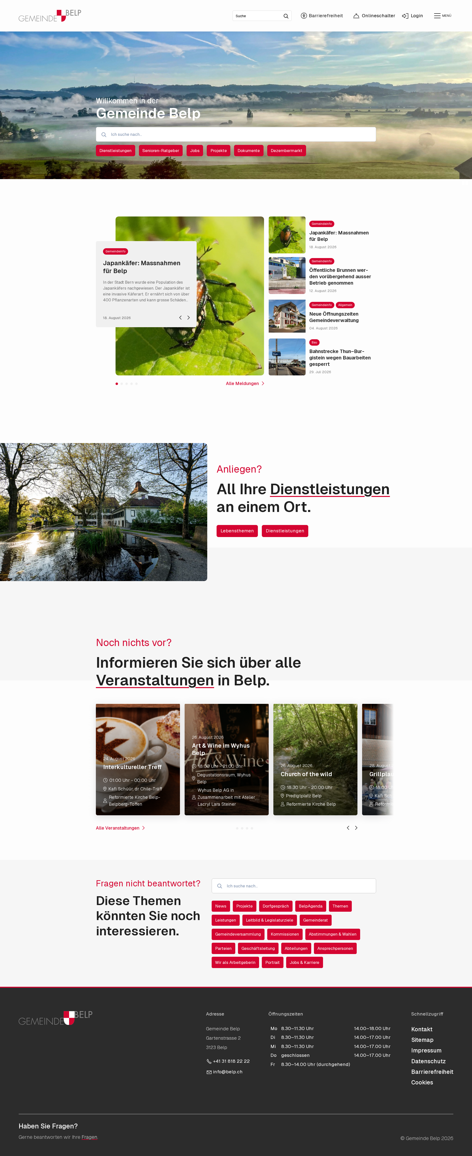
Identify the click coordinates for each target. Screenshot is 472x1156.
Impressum (426, 1050)
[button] (442, 16)
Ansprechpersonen (335, 948)
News (220, 906)
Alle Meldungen (242, 383)
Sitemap (422, 1040)
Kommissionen (285, 934)
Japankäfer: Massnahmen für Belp (141, 267)
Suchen (288, 14)
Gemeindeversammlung (238, 934)
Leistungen (225, 920)
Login (417, 15)
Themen (340, 906)
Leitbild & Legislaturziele (269, 920)
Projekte (244, 906)
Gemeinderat (315, 920)
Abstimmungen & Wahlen (332, 934)
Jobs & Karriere (304, 962)
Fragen (89, 1137)
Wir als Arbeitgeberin (235, 962)
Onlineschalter (378, 15)
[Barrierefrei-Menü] (322, 15)
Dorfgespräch (276, 906)
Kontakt (421, 1029)
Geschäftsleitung (258, 948)
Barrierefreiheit (432, 1072)
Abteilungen (296, 948)
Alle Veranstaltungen (117, 828)
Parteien (223, 948)
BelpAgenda (311, 906)
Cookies (422, 1082)
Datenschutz (428, 1061)
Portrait (272, 962)
